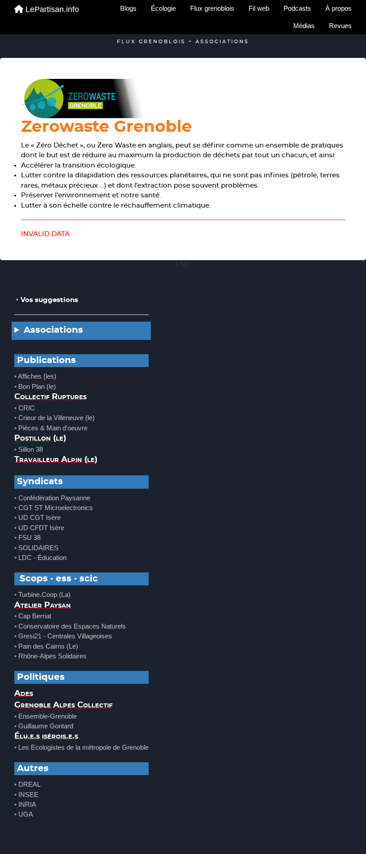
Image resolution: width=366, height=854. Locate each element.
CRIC (26, 408)
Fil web (259, 8)
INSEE (28, 794)
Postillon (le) (40, 438)
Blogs (128, 8)
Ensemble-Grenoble (47, 716)
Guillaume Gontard (45, 726)
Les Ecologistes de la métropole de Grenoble (83, 747)
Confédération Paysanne (54, 498)
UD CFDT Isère (41, 527)
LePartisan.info (52, 9)
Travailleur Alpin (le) (55, 460)
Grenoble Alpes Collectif (63, 705)
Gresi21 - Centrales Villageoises (65, 636)
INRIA (27, 804)
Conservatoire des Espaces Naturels (72, 626)
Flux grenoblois (212, 8)
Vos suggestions (49, 300)
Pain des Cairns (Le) (48, 646)
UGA (25, 814)
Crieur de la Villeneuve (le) (56, 417)
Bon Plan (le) (37, 386)
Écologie (163, 8)
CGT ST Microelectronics (55, 507)
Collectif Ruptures (50, 397)
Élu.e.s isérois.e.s (46, 736)
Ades (23, 694)
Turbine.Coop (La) (44, 594)
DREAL (29, 784)
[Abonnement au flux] (183, 98)
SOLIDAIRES (38, 548)
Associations (53, 330)
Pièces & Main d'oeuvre (52, 428)
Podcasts (297, 8)
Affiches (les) (37, 376)
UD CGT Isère (39, 517)
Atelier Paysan (42, 605)
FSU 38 (29, 537)
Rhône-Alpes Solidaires (52, 656)
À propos (338, 8)
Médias (304, 25)
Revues (340, 25)
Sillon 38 (30, 449)
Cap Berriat (34, 616)
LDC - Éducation (42, 557)
